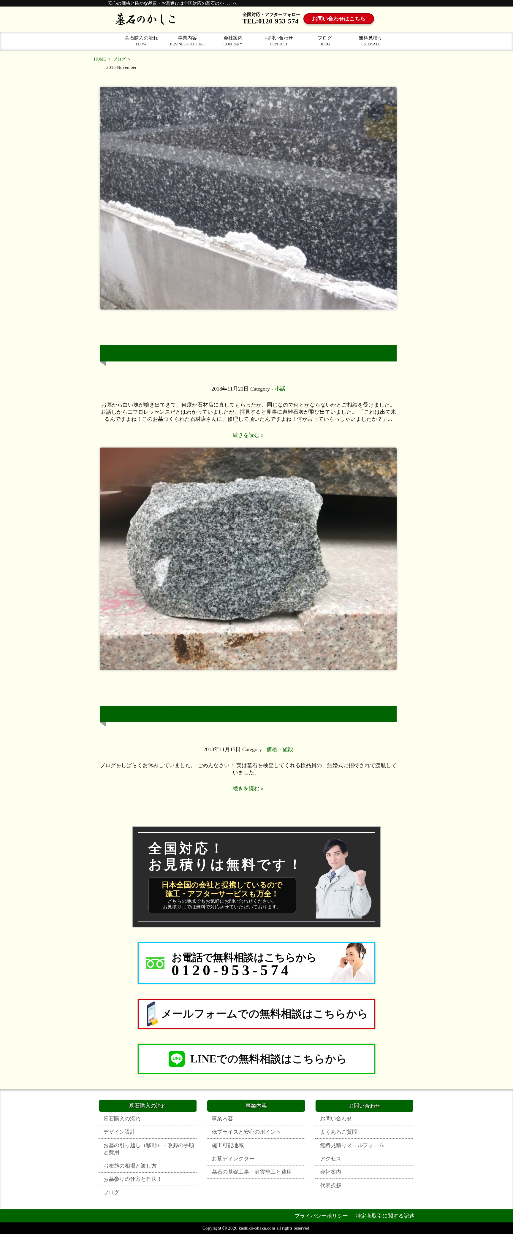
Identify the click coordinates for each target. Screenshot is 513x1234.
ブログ (325, 40)
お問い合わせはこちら (338, 19)
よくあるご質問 (338, 1132)
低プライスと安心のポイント (246, 1132)
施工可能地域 (228, 1145)
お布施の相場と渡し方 (130, 1166)
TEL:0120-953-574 (271, 21)
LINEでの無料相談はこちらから (268, 1059)
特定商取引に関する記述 (385, 1216)
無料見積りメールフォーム (352, 1145)
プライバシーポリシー (321, 1216)
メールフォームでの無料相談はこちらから (264, 1014)
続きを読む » (248, 435)
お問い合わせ (279, 40)
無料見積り (370, 40)
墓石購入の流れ (141, 40)
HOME (100, 59)
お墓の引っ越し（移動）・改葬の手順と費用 (148, 1148)
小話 (280, 389)
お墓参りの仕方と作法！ (132, 1179)
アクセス (330, 1159)
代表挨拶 (330, 1185)
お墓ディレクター (233, 1159)
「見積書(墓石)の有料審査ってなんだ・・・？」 (252, 714)
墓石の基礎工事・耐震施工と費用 (252, 1172)
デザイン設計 (119, 1132)
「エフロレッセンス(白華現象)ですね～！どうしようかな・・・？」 (253, 353)
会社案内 (233, 40)
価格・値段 (280, 749)
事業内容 (187, 40)
